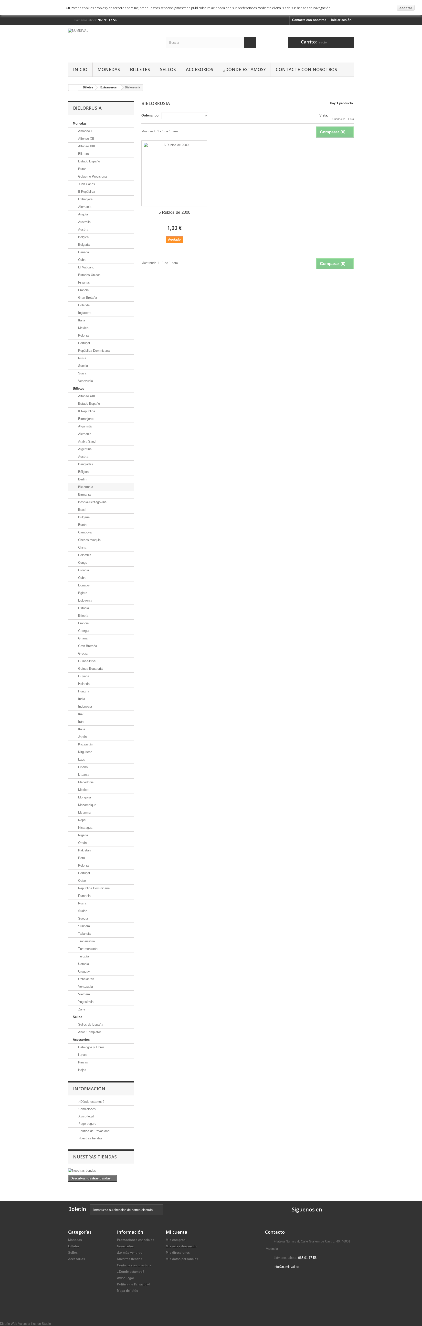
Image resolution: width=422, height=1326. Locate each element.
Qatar (81, 880)
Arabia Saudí (86, 441)
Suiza (81, 373)
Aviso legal (85, 1116)
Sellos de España (90, 1024)
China (81, 547)
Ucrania (83, 964)
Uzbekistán (85, 979)
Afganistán (85, 426)
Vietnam (83, 994)
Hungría (83, 691)
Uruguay (83, 971)
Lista (351, 118)
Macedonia (85, 782)
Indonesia (84, 706)
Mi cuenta (176, 1232)
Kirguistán (84, 752)
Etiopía (82, 615)
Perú (81, 858)
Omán (82, 843)
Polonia (83, 335)
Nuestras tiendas (89, 1138)
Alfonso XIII (86, 146)
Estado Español (89, 161)
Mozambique (86, 805)
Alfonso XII (85, 138)
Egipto (82, 593)
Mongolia (84, 797)
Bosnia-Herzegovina (91, 502)
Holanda (83, 305)
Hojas (81, 1070)
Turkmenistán (87, 949)
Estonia (83, 608)
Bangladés (85, 464)
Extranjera (85, 199)
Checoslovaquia (89, 540)
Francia (83, 290)
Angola (82, 214)
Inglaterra (84, 313)
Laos (81, 759)
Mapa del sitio (127, 1291)
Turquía (83, 956)
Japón (82, 737)
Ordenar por (150, 115)
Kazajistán (85, 744)
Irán (80, 721)
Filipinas (83, 282)
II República (86, 191)
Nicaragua (84, 827)
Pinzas (82, 1062)
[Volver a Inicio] (73, 88)
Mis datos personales (182, 1259)
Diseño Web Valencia (15, 1324)
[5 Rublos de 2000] (174, 173)
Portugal (83, 343)
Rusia (81, 358)
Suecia (82, 366)
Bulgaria (83, 244)
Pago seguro (86, 1123)
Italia (81, 320)
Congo (82, 562)
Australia (84, 222)
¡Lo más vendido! (130, 1252)
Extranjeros (108, 87)
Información (89, 1089)
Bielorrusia (85, 487)
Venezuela (85, 381)
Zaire (81, 1009)
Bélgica (83, 237)
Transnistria (86, 941)
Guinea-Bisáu (87, 661)
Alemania (84, 207)
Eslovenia (84, 600)
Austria (82, 229)
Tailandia (84, 933)
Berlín (81, 479)
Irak (80, 714)
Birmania (84, 494)
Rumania (84, 896)
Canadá (83, 252)
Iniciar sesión (341, 20)
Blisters (83, 154)
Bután (81, 525)
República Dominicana (93, 350)
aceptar (406, 8)
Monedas (108, 69)
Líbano (82, 767)
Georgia (83, 631)
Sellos (168, 69)
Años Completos (89, 1032)
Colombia (84, 555)
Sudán (82, 911)
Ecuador (83, 585)
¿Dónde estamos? (244, 69)
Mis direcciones (178, 1252)
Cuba (81, 260)
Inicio (80, 69)
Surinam (83, 926)
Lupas (82, 1055)
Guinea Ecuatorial (90, 668)
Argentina (84, 449)
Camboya (84, 532)
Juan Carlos (86, 184)
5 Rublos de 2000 (174, 212)
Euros (81, 169)
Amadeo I (84, 131)
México (82, 328)
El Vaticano (85, 267)
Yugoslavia (85, 1002)
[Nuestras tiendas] (101, 1170)
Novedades (125, 1246)
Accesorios (199, 69)
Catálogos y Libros (91, 1047)
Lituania (83, 774)
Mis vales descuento (181, 1246)
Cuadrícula (338, 118)
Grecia (82, 653)
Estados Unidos (89, 275)
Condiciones (86, 1109)
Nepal (81, 820)
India (81, 699)
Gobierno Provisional (92, 176)
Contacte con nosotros (309, 20)
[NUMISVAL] (113, 42)
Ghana (82, 638)
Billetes (140, 69)
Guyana (83, 676)
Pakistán (84, 850)
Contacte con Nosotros (306, 69)
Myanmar (84, 812)
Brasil (81, 509)
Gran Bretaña (87, 297)
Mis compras (175, 1240)
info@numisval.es (286, 1267)
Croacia (83, 570)
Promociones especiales (135, 1240)
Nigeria (82, 835)
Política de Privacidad (93, 1131)
